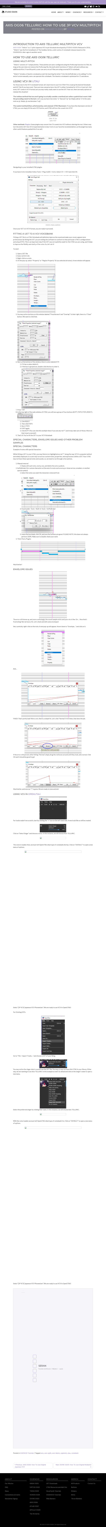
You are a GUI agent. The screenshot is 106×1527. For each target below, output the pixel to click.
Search (28, 6)
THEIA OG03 (34, 1491)
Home (53, 12)
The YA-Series (34, 1514)
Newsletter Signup (11, 1499)
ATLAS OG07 (34, 1506)
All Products (75, 1483)
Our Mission (9, 1483)
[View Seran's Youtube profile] (34, 1356)
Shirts (73, 1495)
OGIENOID (77, 12)
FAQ (6, 1487)
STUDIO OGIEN (49, 1524)
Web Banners (50, 1499)
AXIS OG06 (17, 47)
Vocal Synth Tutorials (53, 1491)
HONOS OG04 (35, 1495)
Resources (87, 12)
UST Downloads (51, 1483)
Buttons (74, 1487)
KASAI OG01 (34, 1483)
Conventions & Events (12, 1495)
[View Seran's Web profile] (34, 1380)
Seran (70, 29)
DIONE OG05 (34, 1499)
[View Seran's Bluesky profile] (34, 1361)
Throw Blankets (76, 1499)
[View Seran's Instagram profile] (34, 1366)
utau (68, 1453)
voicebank (74, 1453)
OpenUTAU (34, 794)
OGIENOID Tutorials (27, 1453)
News (68, 12)
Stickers (74, 1491)
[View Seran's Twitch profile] (34, 1371)
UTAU (35, 81)
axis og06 (47, 1453)
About (60, 12)
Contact (98, 12)
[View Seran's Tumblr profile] (34, 1375)
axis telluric (56, 1453)
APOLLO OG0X (35, 1510)
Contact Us (91, 1483)
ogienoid (64, 1453)
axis (42, 1453)
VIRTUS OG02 (35, 1487)
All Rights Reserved (60, 1524)
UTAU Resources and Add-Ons (56, 1487)
